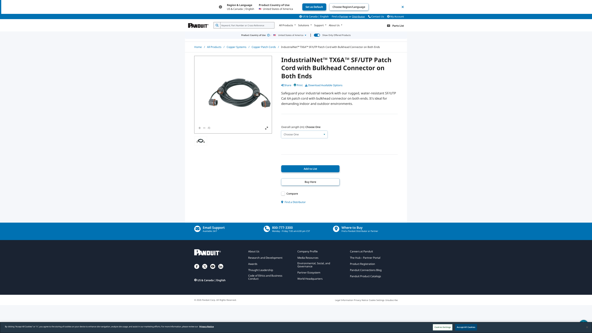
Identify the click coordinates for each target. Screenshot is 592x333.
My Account (397, 16)
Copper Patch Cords (264, 47)
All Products (214, 47)
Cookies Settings (442, 327)
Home (198, 47)
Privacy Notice (206, 326)
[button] (233, 94)
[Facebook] (196, 269)
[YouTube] (212, 269)
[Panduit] (198, 25)
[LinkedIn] (220, 269)
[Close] (587, 327)
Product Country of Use (256, 35)
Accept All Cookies (466, 327)
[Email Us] (197, 229)
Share (287, 85)
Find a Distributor (295, 202)
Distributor (358, 16)
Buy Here (310, 182)
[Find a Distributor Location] (336, 229)
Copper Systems (236, 47)
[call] (267, 229)
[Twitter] (204, 269)
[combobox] (247, 25)
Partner (343, 16)
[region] (296, 327)
